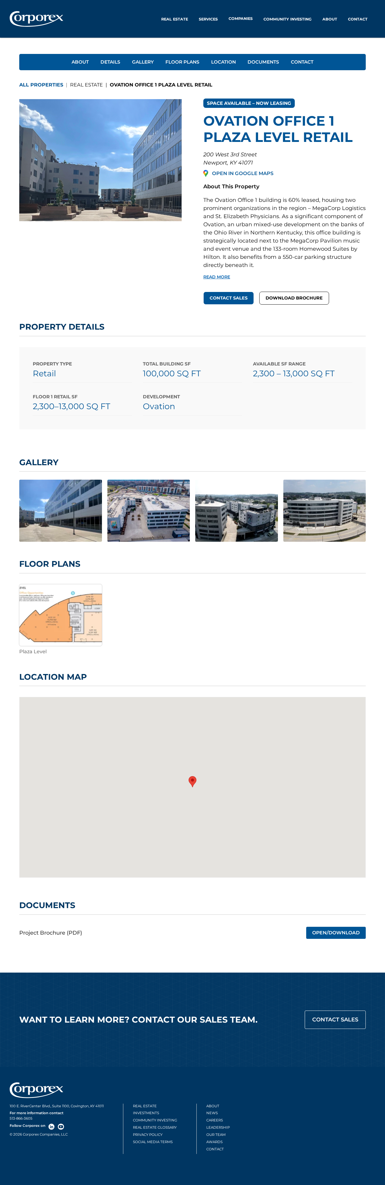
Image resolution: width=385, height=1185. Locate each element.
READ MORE (216, 277)
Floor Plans (182, 62)
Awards (214, 1142)
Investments (146, 1113)
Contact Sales (229, 298)
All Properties (41, 85)
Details (110, 62)
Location (223, 62)
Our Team (216, 1135)
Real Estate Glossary (155, 1127)
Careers (214, 1120)
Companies (241, 18)
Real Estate (174, 19)
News (212, 1113)
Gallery (143, 62)
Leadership (218, 1127)
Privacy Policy (147, 1135)
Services (208, 19)
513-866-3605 (21, 1118)
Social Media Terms (153, 1142)
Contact (358, 19)
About (329, 19)
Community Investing (287, 19)
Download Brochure (294, 298)
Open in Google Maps (242, 173)
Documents (263, 62)
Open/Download (336, 933)
